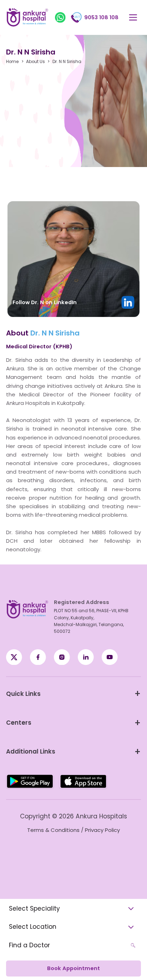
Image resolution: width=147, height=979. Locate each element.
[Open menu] (133, 18)
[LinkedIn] (86, 657)
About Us (35, 61)
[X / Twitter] (38, 657)
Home (12, 61)
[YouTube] (110, 657)
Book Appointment (73, 968)
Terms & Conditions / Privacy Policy (73, 830)
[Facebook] (14, 657)
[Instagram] (62, 657)
